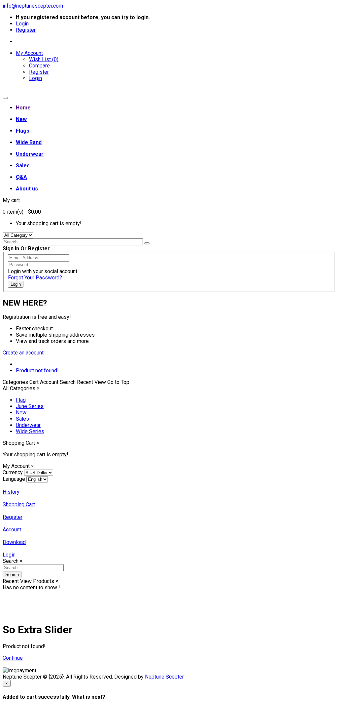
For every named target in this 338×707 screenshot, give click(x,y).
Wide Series (30, 431)
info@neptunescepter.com (33, 6)
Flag (21, 400)
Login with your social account (42, 271)
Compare (39, 65)
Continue (13, 658)
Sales (22, 419)
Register (26, 30)
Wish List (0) (43, 59)
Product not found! (37, 370)
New (21, 412)
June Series (30, 406)
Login (22, 24)
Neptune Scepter (164, 677)
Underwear (28, 425)
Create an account (23, 353)
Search (12, 574)
